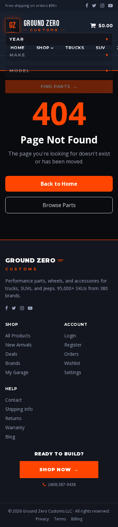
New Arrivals (18, 345)
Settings (72, 372)
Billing (76, 519)
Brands (12, 363)
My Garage (17, 372)
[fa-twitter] (14, 308)
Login (70, 335)
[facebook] (87, 5)
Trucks (74, 47)
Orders (71, 354)
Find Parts (59, 86)
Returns (13, 418)
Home (17, 47)
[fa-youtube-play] (30, 308)
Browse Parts (59, 205)
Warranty (15, 427)
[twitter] (94, 5)
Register (73, 345)
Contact (13, 400)
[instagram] (102, 5)
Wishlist (72, 363)
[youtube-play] (110, 5)
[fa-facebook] (6, 308)
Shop (42, 47)
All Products (17, 335)
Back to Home (59, 183)
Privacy (42, 519)
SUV (100, 47)
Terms (60, 519)
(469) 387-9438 (62, 484)
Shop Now (58, 470)
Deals (11, 354)
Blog (10, 436)
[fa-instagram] (22, 308)
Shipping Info (19, 409)
